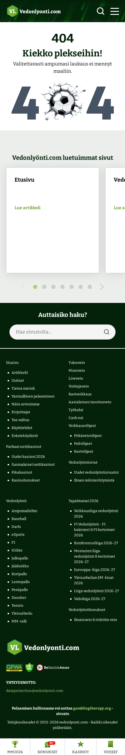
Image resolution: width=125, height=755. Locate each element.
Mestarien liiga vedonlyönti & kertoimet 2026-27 (94, 556)
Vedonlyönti (16, 501)
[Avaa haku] (100, 11)
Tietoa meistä (23, 388)
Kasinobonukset (26, 480)
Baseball (19, 519)
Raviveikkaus (80, 394)
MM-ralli (19, 621)
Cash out (76, 418)
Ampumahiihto (24, 511)
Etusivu (12, 363)
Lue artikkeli (27, 208)
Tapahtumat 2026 (83, 501)
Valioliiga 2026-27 (89, 599)
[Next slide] (102, 287)
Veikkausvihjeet (82, 426)
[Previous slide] (23, 287)
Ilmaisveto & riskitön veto (95, 620)
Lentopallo (21, 582)
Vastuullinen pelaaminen (33, 396)
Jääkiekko (20, 566)
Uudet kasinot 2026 (28, 457)
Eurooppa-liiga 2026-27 (94, 570)
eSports (18, 534)
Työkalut (76, 410)
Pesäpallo (20, 590)
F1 (13, 542)
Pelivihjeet (83, 443)
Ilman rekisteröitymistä (94, 480)
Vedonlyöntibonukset (87, 610)
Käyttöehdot (22, 428)
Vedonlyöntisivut (83, 462)
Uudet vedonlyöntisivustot (96, 472)
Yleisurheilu (22, 613)
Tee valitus (20, 420)
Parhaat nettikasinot (23, 447)
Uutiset (18, 380)
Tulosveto (77, 363)
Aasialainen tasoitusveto (90, 402)
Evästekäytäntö (25, 436)
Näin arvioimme (26, 404)
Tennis (17, 605)
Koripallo (19, 574)
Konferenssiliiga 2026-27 (96, 543)
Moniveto (77, 370)
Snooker (19, 598)
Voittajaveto (79, 386)
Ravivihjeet (83, 451)
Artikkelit (20, 373)
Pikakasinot (22, 472)
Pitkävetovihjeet (88, 436)
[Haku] (106, 332)
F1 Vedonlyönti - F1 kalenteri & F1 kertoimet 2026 (94, 529)
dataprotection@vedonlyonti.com (34, 691)
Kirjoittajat (21, 412)
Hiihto (17, 550)
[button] (114, 11)
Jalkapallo (20, 558)
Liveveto (76, 378)
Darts (16, 527)
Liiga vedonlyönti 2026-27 (96, 591)
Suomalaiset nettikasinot (33, 464)
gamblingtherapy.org (92, 708)
